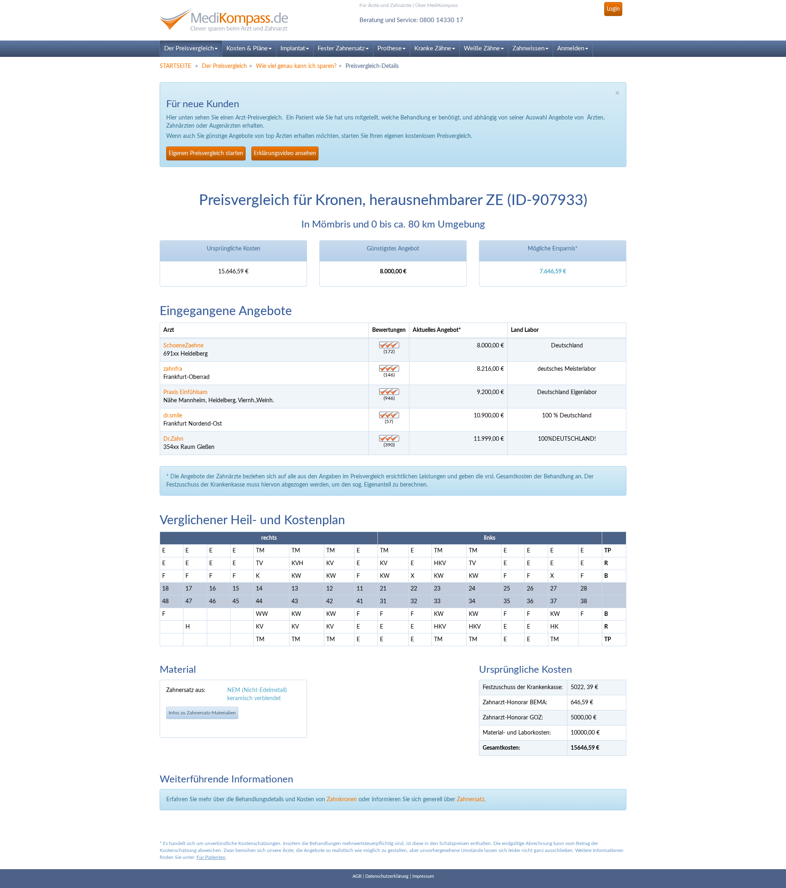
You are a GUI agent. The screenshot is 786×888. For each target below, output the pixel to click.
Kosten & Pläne (247, 48)
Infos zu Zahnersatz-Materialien (202, 712)
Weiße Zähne (482, 48)
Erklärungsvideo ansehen (285, 153)
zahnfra (172, 369)
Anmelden (570, 48)
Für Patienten (211, 857)
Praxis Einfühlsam (185, 392)
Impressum (423, 876)
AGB (356, 876)
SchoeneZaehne (183, 346)
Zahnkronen (342, 799)
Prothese (389, 48)
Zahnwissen (528, 48)
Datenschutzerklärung (387, 876)
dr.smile (172, 416)
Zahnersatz (470, 799)
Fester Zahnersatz (341, 48)
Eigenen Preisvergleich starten (206, 153)
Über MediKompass (436, 5)
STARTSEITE (175, 66)
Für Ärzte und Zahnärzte (385, 5)
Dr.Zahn (173, 439)
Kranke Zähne (432, 48)
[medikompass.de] (233, 19)
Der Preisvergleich (189, 48)
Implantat (292, 48)
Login (613, 9)
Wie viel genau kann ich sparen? (296, 66)
